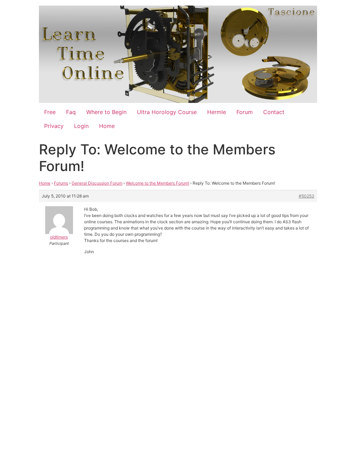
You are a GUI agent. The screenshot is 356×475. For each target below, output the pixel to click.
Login (81, 125)
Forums (61, 183)
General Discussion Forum (97, 183)
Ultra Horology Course (167, 111)
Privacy (54, 125)
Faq (71, 111)
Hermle (216, 111)
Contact (273, 111)
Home (107, 125)
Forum (244, 111)
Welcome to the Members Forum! (157, 183)
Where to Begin (106, 111)
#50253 (306, 196)
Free (50, 111)
